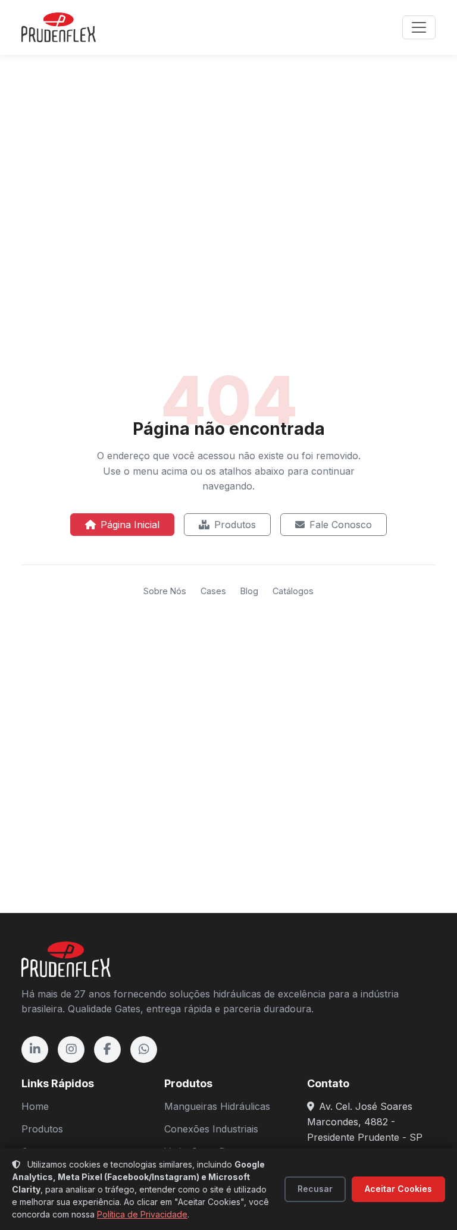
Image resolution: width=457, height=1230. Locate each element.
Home (35, 1106)
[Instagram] (71, 1049)
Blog (249, 591)
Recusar (315, 1189)
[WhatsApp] (143, 1049)
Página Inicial (130, 525)
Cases (213, 591)
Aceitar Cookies (398, 1189)
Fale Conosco (340, 525)
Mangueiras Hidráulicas (217, 1106)
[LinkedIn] (34, 1049)
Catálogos (293, 591)
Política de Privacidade (142, 1214)
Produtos (235, 525)
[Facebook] (107, 1049)
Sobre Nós (164, 591)
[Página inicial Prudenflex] (58, 27)
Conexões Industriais (211, 1129)
